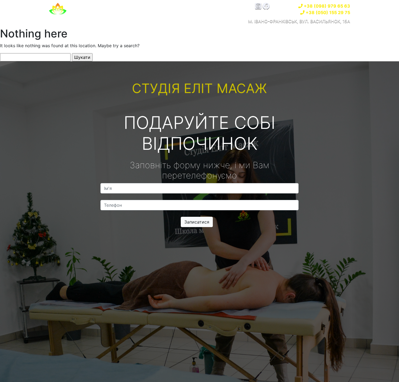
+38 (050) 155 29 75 (328, 12)
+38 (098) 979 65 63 (327, 6)
